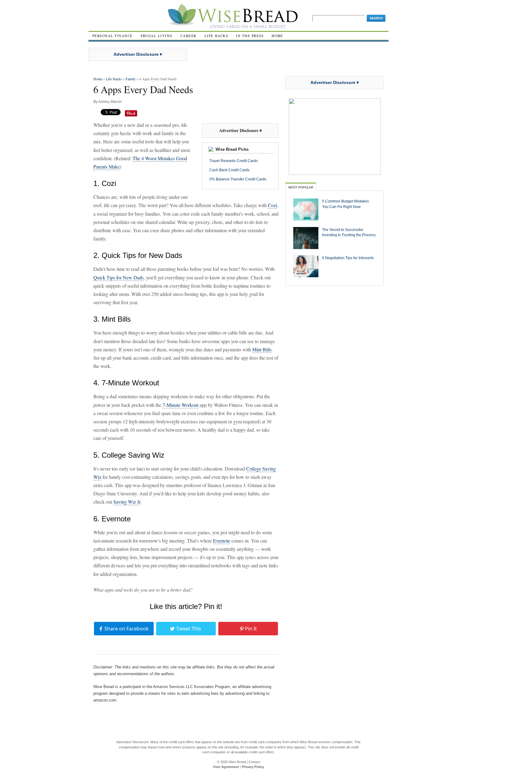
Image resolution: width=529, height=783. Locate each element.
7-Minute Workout (180, 405)
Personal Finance (112, 35)
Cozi (272, 205)
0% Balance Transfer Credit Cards (237, 179)
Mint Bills (262, 349)
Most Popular (300, 187)
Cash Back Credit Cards (229, 170)
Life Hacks (216, 35)
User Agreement (226, 767)
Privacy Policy (253, 767)
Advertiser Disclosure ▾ (138, 54)
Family (131, 78)
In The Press (250, 35)
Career (189, 35)
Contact (254, 762)
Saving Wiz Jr (126, 501)
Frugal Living (157, 35)
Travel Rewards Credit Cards (233, 161)
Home (97, 78)
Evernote (221, 540)
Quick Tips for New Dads (118, 277)
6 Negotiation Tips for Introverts (348, 258)
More (277, 35)
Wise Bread (237, 762)
